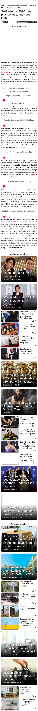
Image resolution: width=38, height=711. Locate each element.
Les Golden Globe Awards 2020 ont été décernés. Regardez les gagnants (18, 481)
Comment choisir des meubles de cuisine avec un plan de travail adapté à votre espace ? (19, 541)
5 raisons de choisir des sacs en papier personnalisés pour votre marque (19, 674)
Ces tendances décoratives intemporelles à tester (25, 690)
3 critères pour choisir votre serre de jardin (27, 584)
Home (3, 6)
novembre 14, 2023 (16, 683)
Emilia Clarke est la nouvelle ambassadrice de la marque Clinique (27, 445)
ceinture (26, 113)
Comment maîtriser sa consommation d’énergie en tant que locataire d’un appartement (27, 623)
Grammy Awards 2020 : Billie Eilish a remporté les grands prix (27, 433)
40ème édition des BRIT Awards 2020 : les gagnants (18, 301)
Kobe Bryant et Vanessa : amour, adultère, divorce (26, 351)
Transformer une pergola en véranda (27, 608)
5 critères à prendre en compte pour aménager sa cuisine (27, 703)
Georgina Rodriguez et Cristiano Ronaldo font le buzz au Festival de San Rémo (27, 316)
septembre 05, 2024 (15, 577)
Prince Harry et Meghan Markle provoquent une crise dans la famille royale (27, 458)
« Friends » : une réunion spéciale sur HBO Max (27, 326)
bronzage (32, 174)
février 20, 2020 (16, 307)
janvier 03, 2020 (16, 517)
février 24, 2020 (16, 279)
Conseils (6, 683)
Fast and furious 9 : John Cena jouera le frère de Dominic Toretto (19, 406)
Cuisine (5, 549)
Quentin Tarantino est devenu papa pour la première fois (17, 273)
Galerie (19, 99)
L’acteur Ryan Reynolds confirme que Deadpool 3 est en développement (18, 511)
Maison (5, 577)
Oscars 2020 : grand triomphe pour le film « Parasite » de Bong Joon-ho (27, 340)
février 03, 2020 (16, 385)
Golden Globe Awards (16, 222)
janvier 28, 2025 (14, 549)
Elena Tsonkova (22, 22)
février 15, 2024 (14, 655)
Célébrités (11, 6)
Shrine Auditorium (6, 72)
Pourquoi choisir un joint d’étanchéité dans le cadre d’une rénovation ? (19, 648)
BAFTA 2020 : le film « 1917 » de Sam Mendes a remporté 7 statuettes (18, 378)
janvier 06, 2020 (16, 490)
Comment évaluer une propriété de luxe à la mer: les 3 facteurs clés (18, 571)
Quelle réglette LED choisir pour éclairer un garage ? (27, 596)
